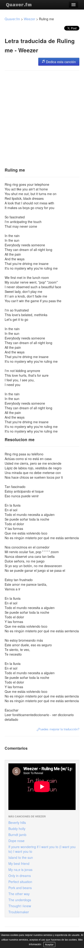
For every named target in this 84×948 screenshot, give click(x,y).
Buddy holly (16, 828)
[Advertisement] (42, 117)
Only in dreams (19, 875)
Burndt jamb (17, 834)
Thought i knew (19, 906)
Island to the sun (20, 857)
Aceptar (49, 944)
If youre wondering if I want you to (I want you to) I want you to (42, 849)
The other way (19, 893)
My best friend (18, 863)
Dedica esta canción (60, 61)
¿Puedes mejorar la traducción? (58, 729)
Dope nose (16, 840)
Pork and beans (20, 887)
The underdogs (19, 899)
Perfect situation (20, 881)
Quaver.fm (19, 4)
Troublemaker (18, 912)
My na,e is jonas (20, 869)
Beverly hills (17, 822)
